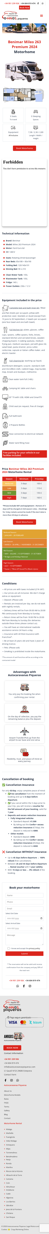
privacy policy (34, 948)
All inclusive (13, 135)
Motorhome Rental (13, 1123)
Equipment (13, 132)
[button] (41, 15)
